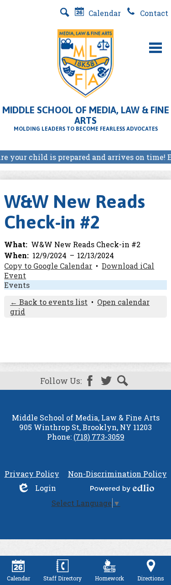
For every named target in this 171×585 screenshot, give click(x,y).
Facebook (89, 380)
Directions (150, 578)
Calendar (104, 13)
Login (36, 488)
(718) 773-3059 (98, 436)
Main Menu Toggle (155, 48)
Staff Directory (62, 578)
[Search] (64, 12)
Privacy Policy (32, 474)
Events (17, 285)
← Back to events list (49, 302)
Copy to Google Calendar (48, 266)
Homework (109, 578)
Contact (153, 13)
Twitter (106, 380)
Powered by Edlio (122, 488)
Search (122, 380)
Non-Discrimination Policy (117, 474)
